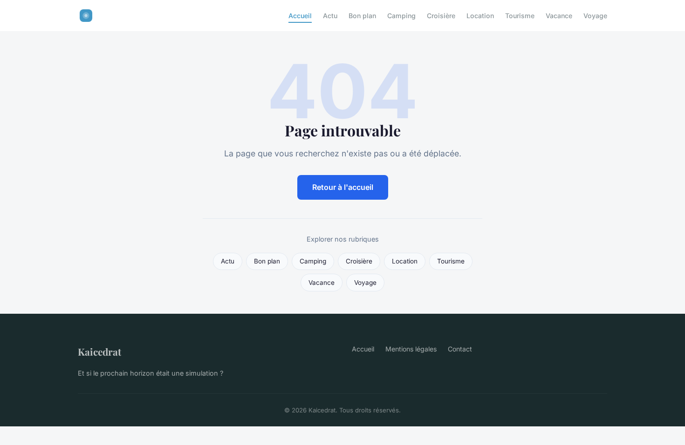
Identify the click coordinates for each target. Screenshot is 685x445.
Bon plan (362, 16)
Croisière (441, 16)
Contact (460, 349)
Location (480, 16)
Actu (330, 16)
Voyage (595, 16)
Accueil (300, 16)
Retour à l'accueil (342, 187)
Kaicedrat (99, 351)
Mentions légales (411, 349)
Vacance (559, 16)
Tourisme (519, 16)
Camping (401, 16)
